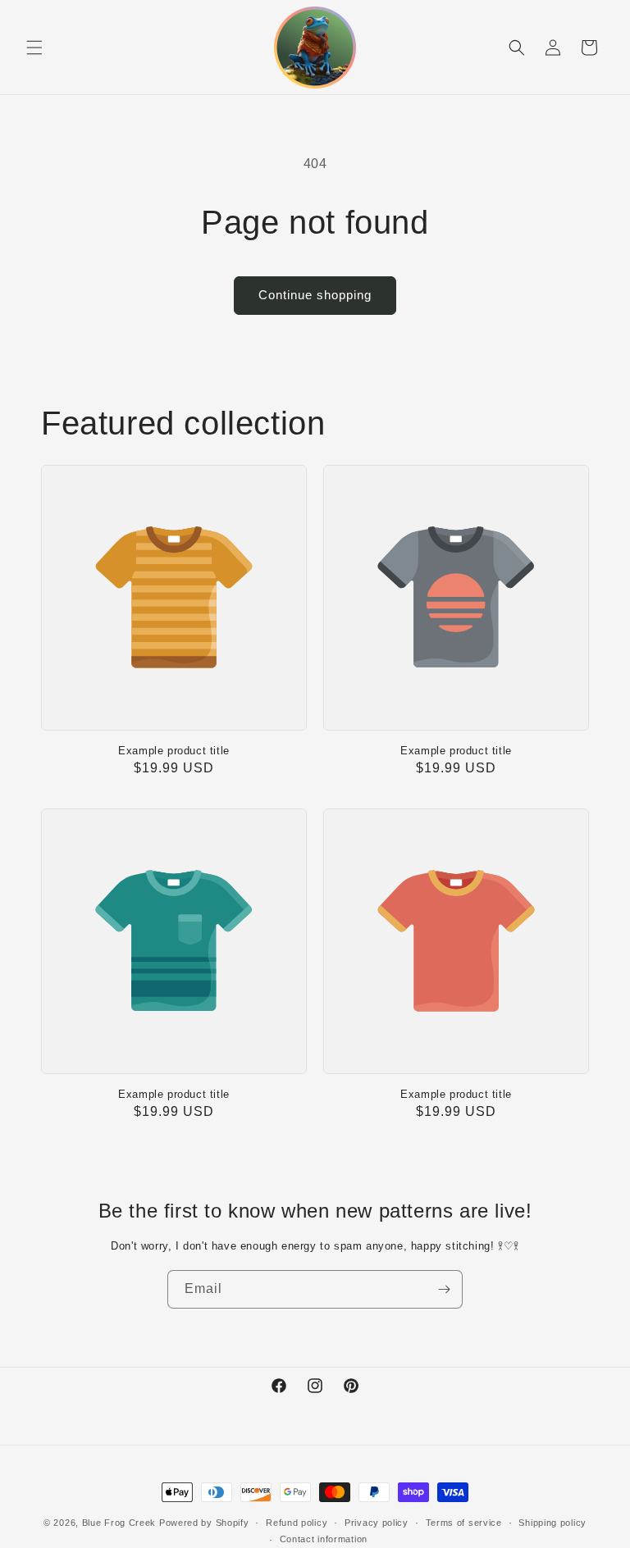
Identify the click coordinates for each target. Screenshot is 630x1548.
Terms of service (464, 1523)
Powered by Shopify (204, 1523)
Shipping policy (552, 1523)
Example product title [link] (174, 750)
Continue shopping (315, 295)
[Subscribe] (444, 1289)
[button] (34, 48)
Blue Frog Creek (119, 1523)
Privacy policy (377, 1523)
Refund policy (296, 1523)
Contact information (324, 1539)
